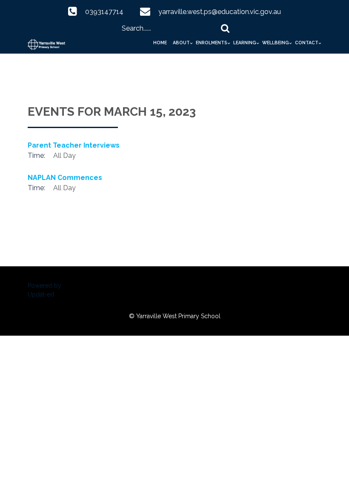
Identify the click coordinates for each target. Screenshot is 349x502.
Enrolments (211, 42)
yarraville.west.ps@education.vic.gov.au (219, 12)
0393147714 (104, 12)
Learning (244, 42)
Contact (306, 42)
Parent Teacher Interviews (74, 145)
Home (160, 42)
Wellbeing (275, 42)
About (181, 42)
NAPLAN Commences (65, 178)
